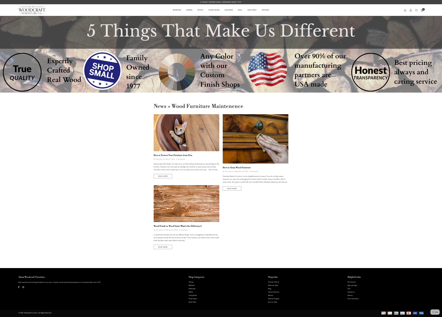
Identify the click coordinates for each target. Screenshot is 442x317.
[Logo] (31, 10)
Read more (163, 176)
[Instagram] (23, 287)
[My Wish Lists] (416, 10)
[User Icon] (411, 10)
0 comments (180, 159)
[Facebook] (19, 287)
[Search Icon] (405, 10)
